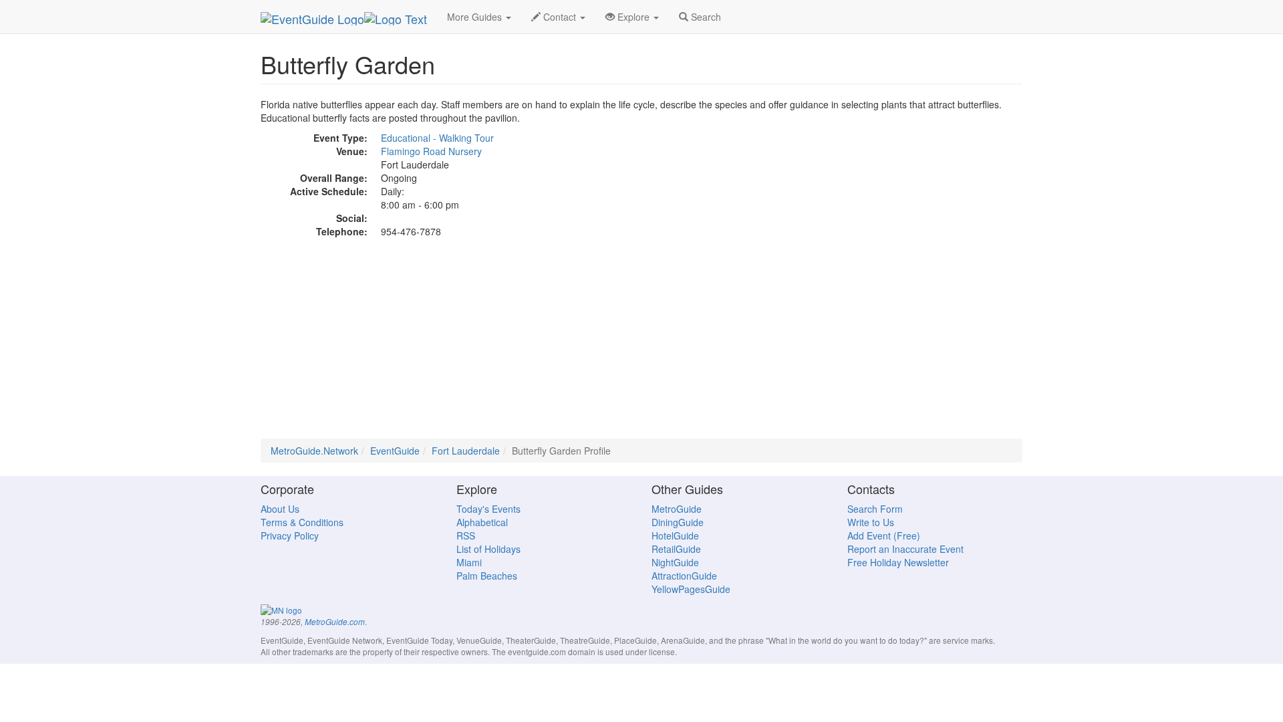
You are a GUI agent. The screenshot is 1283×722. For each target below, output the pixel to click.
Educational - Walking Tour (437, 137)
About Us (280, 508)
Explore (633, 16)
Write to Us (870, 522)
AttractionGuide (684, 575)
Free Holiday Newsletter (898, 562)
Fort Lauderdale (466, 450)
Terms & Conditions (302, 522)
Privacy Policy (290, 535)
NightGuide (675, 562)
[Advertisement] (641, 345)
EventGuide (395, 450)
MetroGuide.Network (314, 450)
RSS (465, 535)
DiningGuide (678, 522)
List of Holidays (488, 549)
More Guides (476, 16)
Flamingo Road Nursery (431, 151)
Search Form (875, 508)
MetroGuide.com (335, 621)
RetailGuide (676, 549)
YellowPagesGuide (691, 589)
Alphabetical (482, 522)
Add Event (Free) (883, 535)
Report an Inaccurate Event (905, 549)
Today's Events (488, 508)
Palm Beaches (486, 575)
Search (704, 16)
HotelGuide (675, 535)
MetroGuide (677, 508)
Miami (469, 562)
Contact (560, 16)
